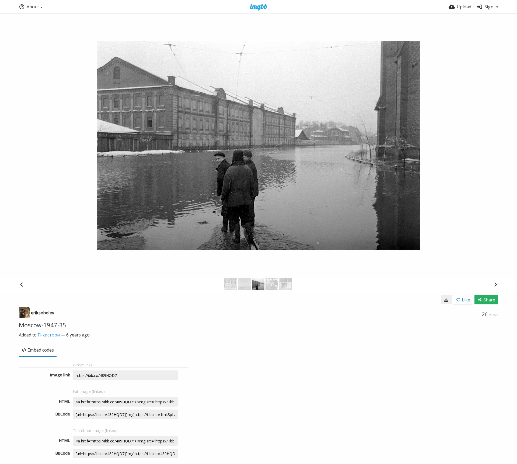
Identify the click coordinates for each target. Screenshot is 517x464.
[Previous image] (21, 284)
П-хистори (49, 335)
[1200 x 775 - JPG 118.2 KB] (446, 299)
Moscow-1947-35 (42, 325)
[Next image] (495, 284)
